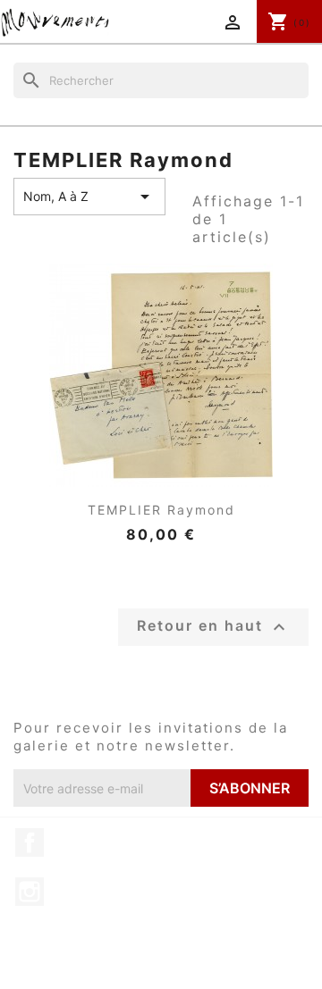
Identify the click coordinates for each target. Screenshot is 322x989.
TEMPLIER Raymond (161, 509)
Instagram (29, 891)
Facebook (29, 842)
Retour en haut (213, 627)
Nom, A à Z (89, 196)
